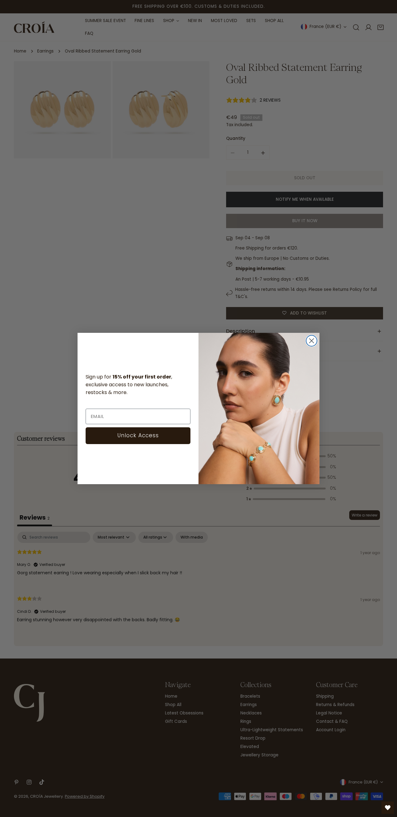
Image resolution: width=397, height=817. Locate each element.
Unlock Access (138, 435)
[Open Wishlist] (387, 807)
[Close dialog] (311, 340)
